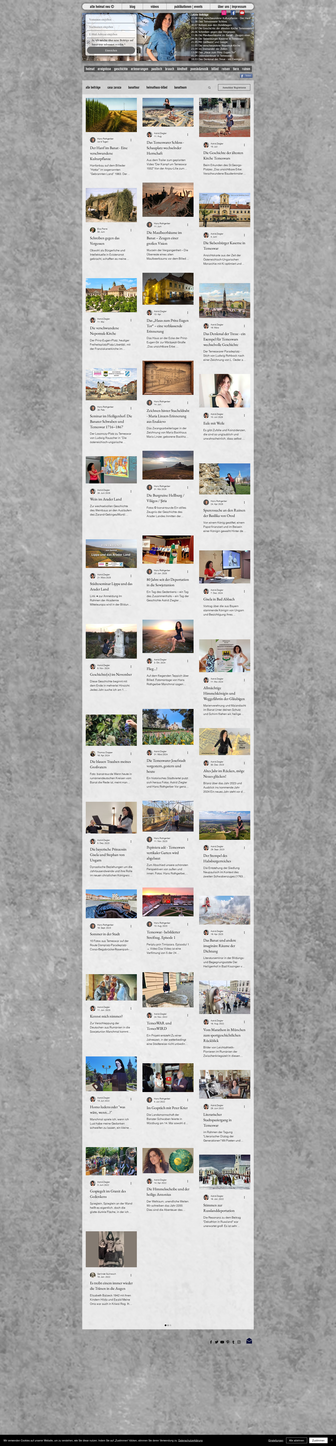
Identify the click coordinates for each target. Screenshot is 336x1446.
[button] (168, 37)
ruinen (246, 68)
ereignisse (104, 68)
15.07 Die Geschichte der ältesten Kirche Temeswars (221, 28)
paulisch (156, 68)
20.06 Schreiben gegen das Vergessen (213, 32)
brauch (169, 68)
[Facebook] (233, 12)
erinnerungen (139, 68)
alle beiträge (93, 87)
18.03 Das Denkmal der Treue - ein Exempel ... (218, 59)
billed (215, 68)
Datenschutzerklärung (190, 1440)
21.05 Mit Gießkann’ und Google (209, 42)
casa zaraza (114, 87)
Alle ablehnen (296, 1440)
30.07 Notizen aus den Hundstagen (211, 25)
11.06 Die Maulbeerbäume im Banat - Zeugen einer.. (221, 35)
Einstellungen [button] (275, 1440)
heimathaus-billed (156, 87)
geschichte (121, 68)
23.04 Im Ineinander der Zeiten (209, 49)
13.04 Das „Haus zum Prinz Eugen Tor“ (213, 52)
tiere (236, 68)
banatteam (180, 87)
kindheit (182, 68)
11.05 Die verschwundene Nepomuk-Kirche (215, 45)
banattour (133, 87)
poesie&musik (199, 68)
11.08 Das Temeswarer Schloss (209, 21)
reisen (226, 68)
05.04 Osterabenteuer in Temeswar (211, 56)
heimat (90, 68)
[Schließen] (332, 1440)
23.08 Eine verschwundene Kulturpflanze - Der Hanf (220, 18)
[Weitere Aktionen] (132, 140)
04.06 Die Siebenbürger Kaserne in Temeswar (217, 39)
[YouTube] (242, 12)
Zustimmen (318, 1440)
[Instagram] (224, 12)
